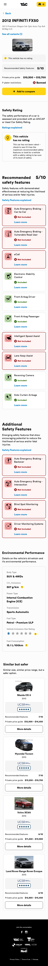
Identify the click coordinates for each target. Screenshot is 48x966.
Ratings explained (12, 127)
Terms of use (26, 959)
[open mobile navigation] (5, 4)
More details (24, 729)
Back (8, 13)
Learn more (20, 222)
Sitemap (35, 959)
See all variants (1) (12, 34)
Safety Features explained (16, 200)
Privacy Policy (14, 959)
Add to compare (26, 91)
